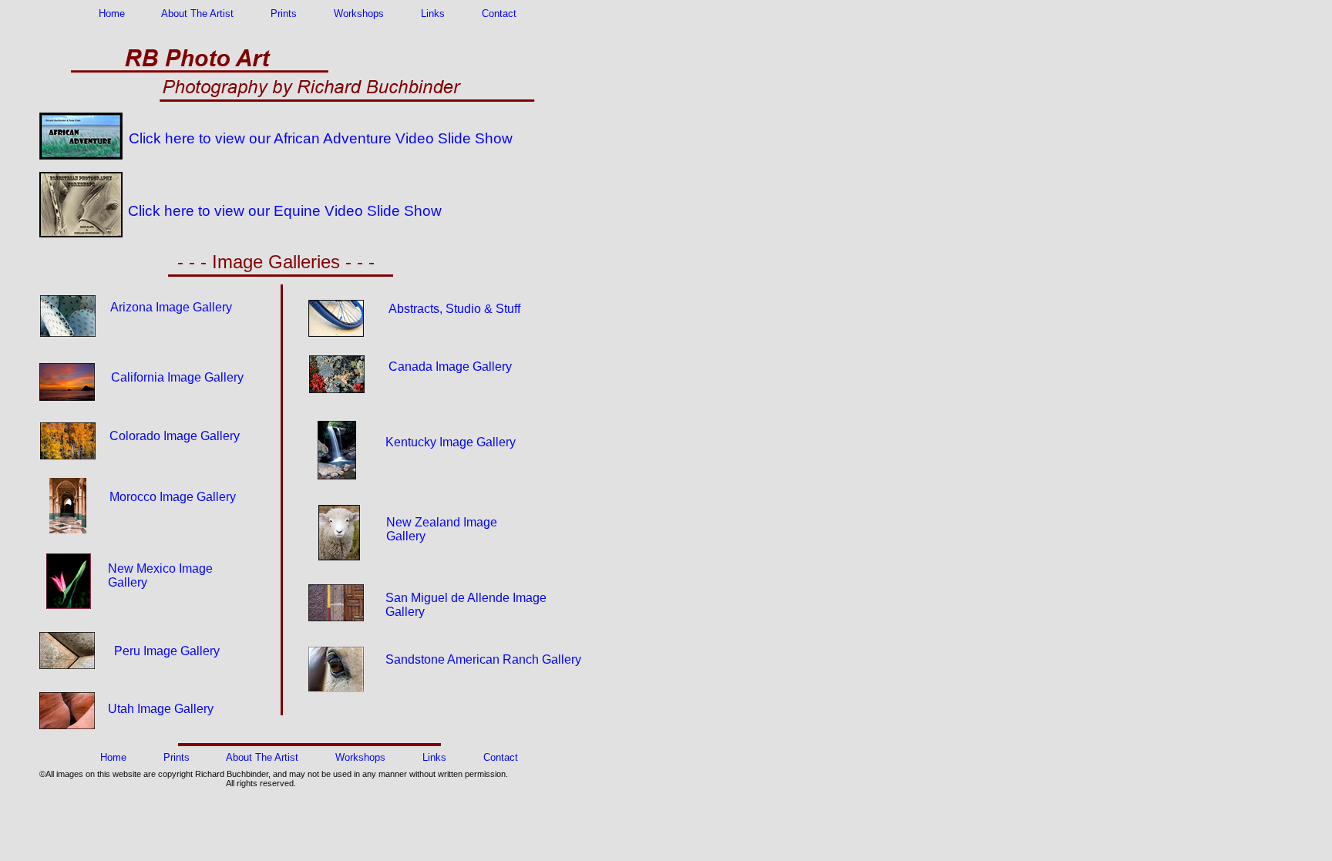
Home (112, 13)
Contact (499, 13)
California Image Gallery (177, 377)
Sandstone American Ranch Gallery (483, 659)
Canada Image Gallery (450, 366)
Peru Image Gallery (167, 651)
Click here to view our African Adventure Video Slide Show (321, 138)
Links (433, 13)
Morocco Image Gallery (172, 496)
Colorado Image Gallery (174, 435)
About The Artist (197, 13)
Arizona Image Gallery (169, 307)
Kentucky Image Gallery (450, 442)
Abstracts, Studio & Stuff (452, 308)
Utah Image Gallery (161, 708)
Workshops (359, 13)
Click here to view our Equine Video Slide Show (285, 211)
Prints (284, 13)
